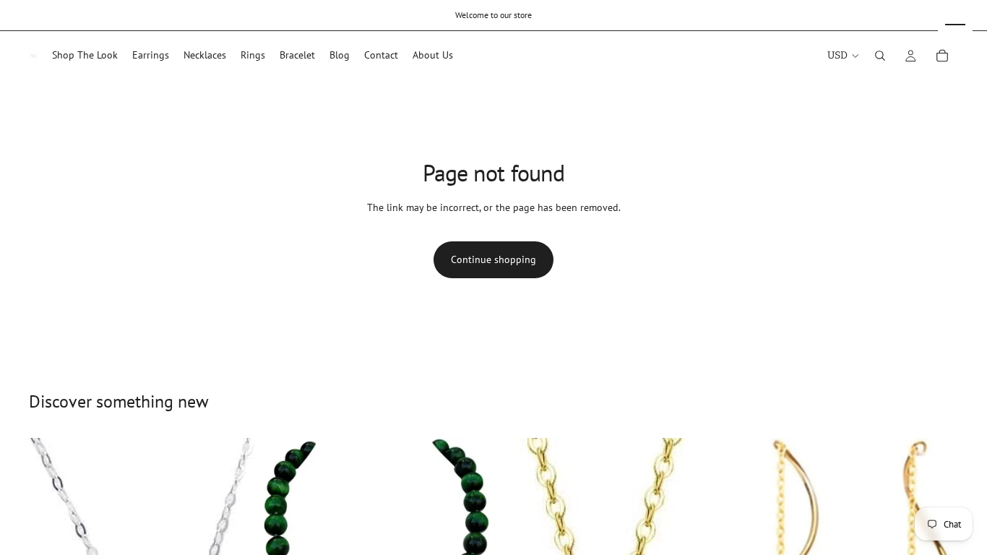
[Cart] (942, 56)
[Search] (880, 56)
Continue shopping (493, 259)
